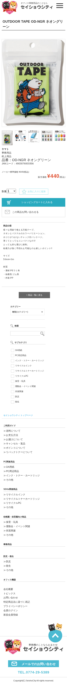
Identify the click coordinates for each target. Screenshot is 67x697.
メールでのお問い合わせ (39, 664)
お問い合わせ (10, 597)
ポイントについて (15, 447)
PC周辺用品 (20, 355)
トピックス (9, 593)
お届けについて (14, 439)
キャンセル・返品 (15, 443)
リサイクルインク (23, 365)
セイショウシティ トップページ (18, 415)
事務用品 (7, 544)
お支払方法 (12, 435)
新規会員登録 (10, 614)
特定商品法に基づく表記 (16, 601)
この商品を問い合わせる (25, 212)
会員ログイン (10, 610)
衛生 (17, 402)
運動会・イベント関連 (25, 386)
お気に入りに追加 (36, 191)
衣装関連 (19, 391)
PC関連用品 (9, 461)
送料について (13, 430)
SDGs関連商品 (10, 489)
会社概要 (8, 589)
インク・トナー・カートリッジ (29, 360)
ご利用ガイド (9, 425)
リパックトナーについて (19, 452)
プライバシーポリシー (15, 606)
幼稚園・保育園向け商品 (14, 517)
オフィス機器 (9, 579)
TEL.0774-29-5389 (33, 672)
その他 (9, 479)
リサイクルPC (21, 376)
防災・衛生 (8, 556)
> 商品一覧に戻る (34, 295)
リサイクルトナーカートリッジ (29, 371)
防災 (17, 396)
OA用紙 (18, 350)
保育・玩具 (20, 381)
